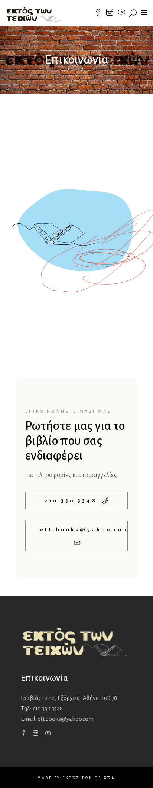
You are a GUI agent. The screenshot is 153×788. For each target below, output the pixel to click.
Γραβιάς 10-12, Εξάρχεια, (69, 698)
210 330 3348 (47, 708)
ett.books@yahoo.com (66, 719)
